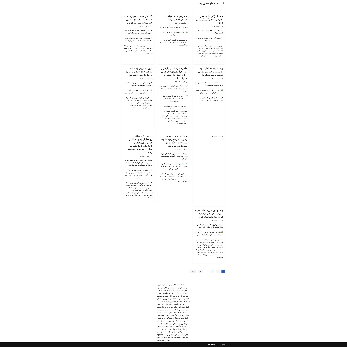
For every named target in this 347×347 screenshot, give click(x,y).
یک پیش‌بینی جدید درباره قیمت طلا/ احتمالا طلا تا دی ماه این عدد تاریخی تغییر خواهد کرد (138, 19)
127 (200, 271)
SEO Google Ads (163, 340)
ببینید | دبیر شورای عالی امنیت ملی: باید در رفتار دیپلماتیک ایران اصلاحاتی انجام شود (209, 213)
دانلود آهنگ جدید (170, 285)
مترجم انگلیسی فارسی (165, 324)
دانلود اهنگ (167, 310)
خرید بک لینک (175, 288)
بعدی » (193, 271)
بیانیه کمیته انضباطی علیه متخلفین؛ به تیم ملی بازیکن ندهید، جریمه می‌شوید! (210, 71)
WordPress (211, 344)
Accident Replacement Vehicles (177, 337)
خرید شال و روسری (164, 288)
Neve (223, 344)
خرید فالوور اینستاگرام (164, 299)
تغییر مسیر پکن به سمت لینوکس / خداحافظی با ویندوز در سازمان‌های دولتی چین (139, 71)
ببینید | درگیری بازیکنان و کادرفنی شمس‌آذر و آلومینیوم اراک (209, 19)
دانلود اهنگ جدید (182, 285)
